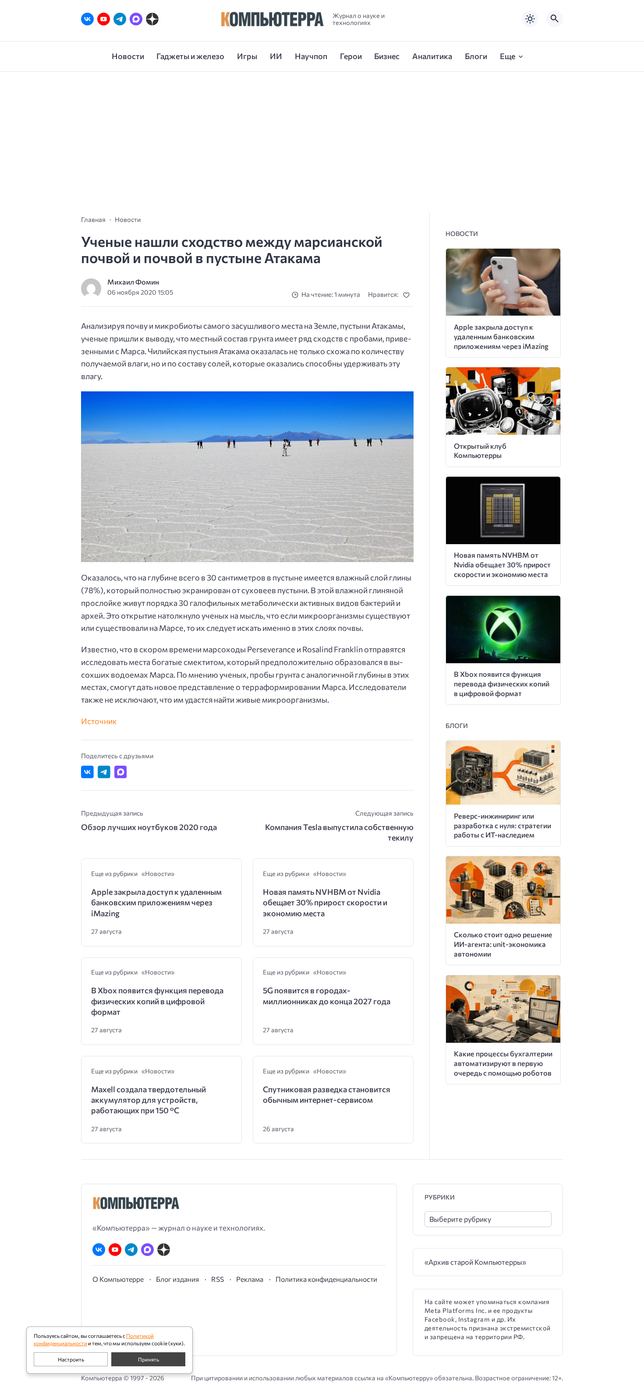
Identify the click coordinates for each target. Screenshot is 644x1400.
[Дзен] (152, 19)
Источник (99, 721)
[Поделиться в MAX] (120, 772)
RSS (217, 1279)
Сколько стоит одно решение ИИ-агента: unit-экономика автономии (503, 944)
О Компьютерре (118, 1279)
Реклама (249, 1279)
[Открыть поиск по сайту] (554, 19)
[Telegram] (119, 19)
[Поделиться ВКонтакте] (87, 772)
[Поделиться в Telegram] (104, 772)
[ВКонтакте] (87, 19)
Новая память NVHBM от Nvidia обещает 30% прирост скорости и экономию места (325, 902)
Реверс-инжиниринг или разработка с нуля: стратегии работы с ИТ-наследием (502, 825)
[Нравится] (408, 295)
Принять (148, 1359)
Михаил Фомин (133, 282)
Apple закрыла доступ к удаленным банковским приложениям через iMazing (156, 902)
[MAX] (136, 19)
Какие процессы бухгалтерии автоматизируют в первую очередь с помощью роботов (503, 1063)
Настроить (71, 1359)
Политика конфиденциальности (326, 1279)
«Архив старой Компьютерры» (475, 1262)
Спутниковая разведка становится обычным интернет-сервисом (326, 1094)
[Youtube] (103, 19)
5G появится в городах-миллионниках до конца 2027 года (326, 995)
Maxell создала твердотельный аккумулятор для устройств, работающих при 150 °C (148, 1099)
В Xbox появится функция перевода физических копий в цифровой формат (157, 1001)
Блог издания (177, 1279)
